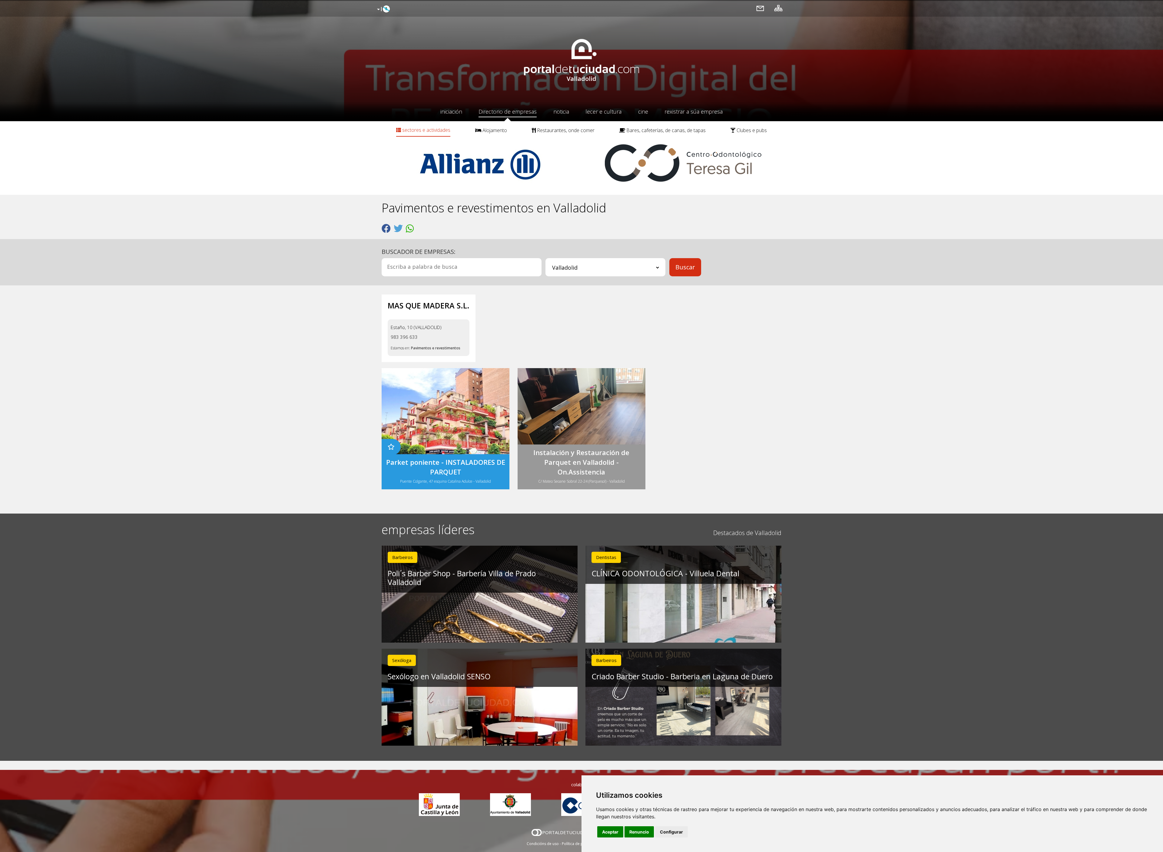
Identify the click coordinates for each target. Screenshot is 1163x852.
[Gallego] (383, 9)
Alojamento (494, 130)
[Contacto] (760, 8)
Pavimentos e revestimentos (435, 348)
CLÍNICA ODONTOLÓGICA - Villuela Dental (665, 573)
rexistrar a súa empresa (693, 111)
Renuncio (639, 831)
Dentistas (606, 557)
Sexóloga (401, 660)
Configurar (671, 831)
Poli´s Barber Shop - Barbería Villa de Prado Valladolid (462, 577)
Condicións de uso (543, 843)
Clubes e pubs (751, 130)
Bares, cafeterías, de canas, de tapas (665, 130)
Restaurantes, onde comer (565, 130)
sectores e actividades (425, 130)
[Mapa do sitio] (778, 8)
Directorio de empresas (508, 111)
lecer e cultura (603, 111)
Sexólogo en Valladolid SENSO (439, 676)
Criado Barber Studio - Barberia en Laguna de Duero (682, 676)
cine (643, 111)
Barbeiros (402, 557)
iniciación (451, 111)
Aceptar (610, 831)
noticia (561, 111)
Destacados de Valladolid (747, 533)
